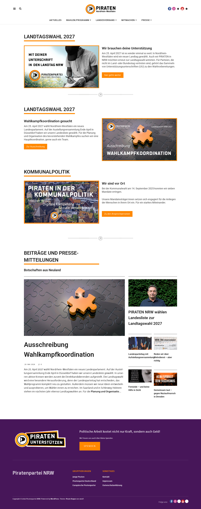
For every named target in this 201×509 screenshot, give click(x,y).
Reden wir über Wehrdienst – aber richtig (163, 357)
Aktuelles (55, 20)
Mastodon (186, 8)
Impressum (107, 481)
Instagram (174, 8)
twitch (178, 8)
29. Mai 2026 (29, 364)
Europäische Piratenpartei (84, 485)
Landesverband (105, 20)
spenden (90, 446)
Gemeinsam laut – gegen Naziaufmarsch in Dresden (165, 393)
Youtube (182, 8)
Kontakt (106, 477)
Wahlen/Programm (77, 20)
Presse (146, 20)
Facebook (169, 8)
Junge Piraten (78, 477)
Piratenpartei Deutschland (84, 481)
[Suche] (20, 8)
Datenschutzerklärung (112, 485)
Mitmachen (128, 20)
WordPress (55, 499)
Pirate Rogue (71, 499)
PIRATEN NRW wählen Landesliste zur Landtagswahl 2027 (147, 318)
